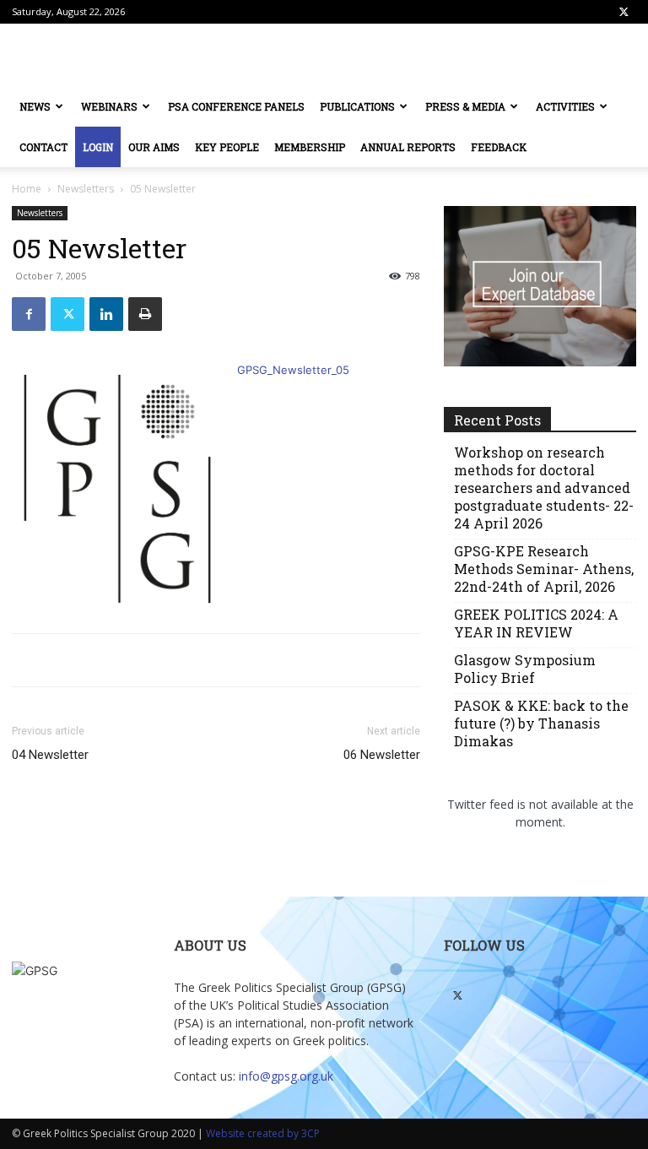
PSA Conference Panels (236, 106)
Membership (309, 147)
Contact (43, 147)
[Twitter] (623, 12)
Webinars (109, 106)
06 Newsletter (381, 754)
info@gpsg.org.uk (286, 1076)
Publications (357, 106)
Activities (565, 106)
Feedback (498, 147)
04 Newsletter (50, 754)
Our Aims (154, 147)
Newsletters (85, 189)
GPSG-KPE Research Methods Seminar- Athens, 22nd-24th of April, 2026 (544, 568)
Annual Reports (408, 147)
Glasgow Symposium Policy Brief (525, 668)
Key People (227, 147)
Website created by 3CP (263, 1133)
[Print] (145, 314)
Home (26, 189)
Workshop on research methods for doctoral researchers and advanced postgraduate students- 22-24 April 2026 (544, 487)
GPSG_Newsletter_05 (293, 370)
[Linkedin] (106, 314)
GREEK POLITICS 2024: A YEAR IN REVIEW (536, 623)
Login (98, 147)
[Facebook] (29, 314)
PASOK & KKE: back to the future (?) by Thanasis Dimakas (541, 723)
